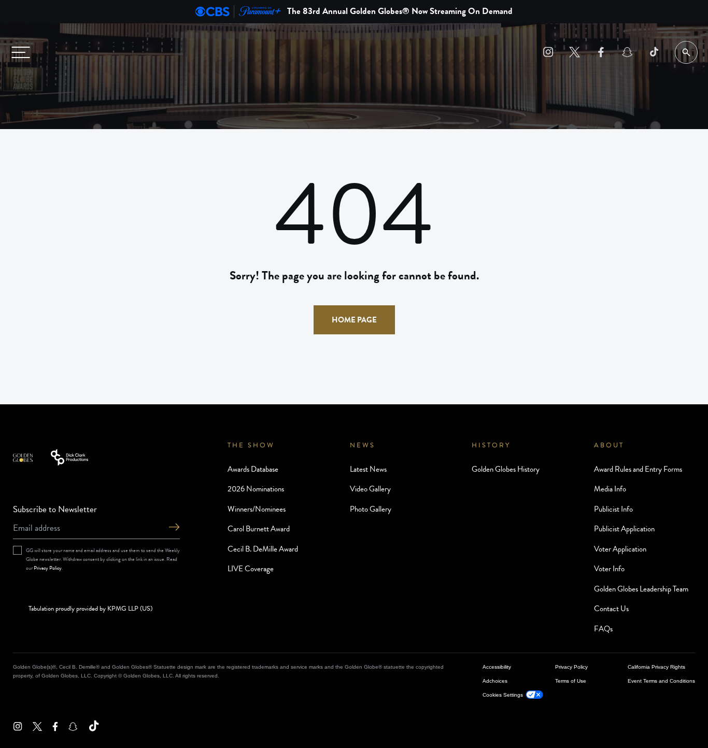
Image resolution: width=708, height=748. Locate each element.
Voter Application (620, 549)
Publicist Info (613, 509)
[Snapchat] (627, 52)
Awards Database (253, 469)
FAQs (603, 628)
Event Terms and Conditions (661, 681)
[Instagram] (548, 52)
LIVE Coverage (251, 568)
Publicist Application (624, 528)
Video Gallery (370, 489)
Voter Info (609, 568)
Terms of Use (570, 681)
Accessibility (497, 667)
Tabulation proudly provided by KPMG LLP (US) (90, 609)
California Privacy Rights (656, 667)
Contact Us (611, 608)
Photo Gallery (370, 509)
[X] (574, 52)
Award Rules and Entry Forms (638, 469)
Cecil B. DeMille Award (263, 549)
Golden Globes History (506, 469)
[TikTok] (653, 52)
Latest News (368, 469)
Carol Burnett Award (259, 528)
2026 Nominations (256, 489)
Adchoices (495, 681)
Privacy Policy (48, 568)
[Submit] (174, 528)
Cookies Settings (503, 695)
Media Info (610, 489)
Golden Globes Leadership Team (641, 589)
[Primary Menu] (20, 52)
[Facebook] (601, 52)
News (362, 445)
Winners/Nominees (257, 509)
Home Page (354, 320)
